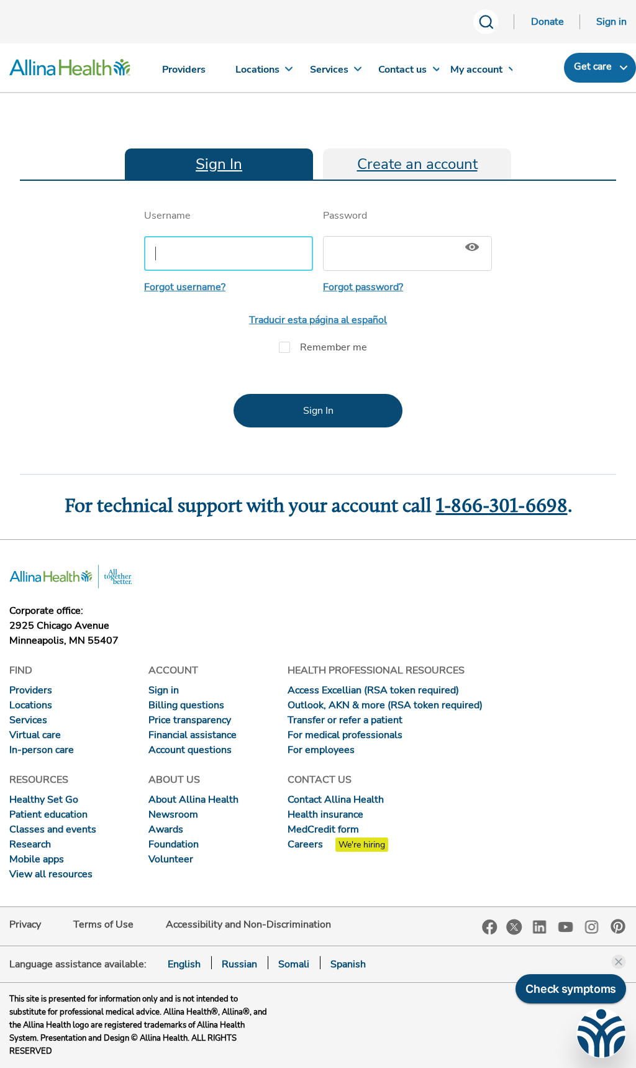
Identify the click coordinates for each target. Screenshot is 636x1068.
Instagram (592, 926)
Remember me (333, 347)
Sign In (219, 164)
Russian (239, 964)
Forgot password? (363, 287)
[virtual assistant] (601, 1033)
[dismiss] (618, 961)
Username (167, 215)
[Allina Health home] (69, 71)
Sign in (611, 22)
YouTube (566, 926)
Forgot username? (184, 287)
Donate (547, 22)
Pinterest (618, 926)
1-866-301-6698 (502, 507)
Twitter (514, 927)
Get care (593, 66)
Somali (293, 964)
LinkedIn (539, 926)
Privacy (25, 924)
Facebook (489, 927)
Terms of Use (103, 924)
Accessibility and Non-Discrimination (248, 924)
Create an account (417, 164)
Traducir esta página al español (318, 320)
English (184, 964)
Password (345, 215)
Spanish (348, 964)
